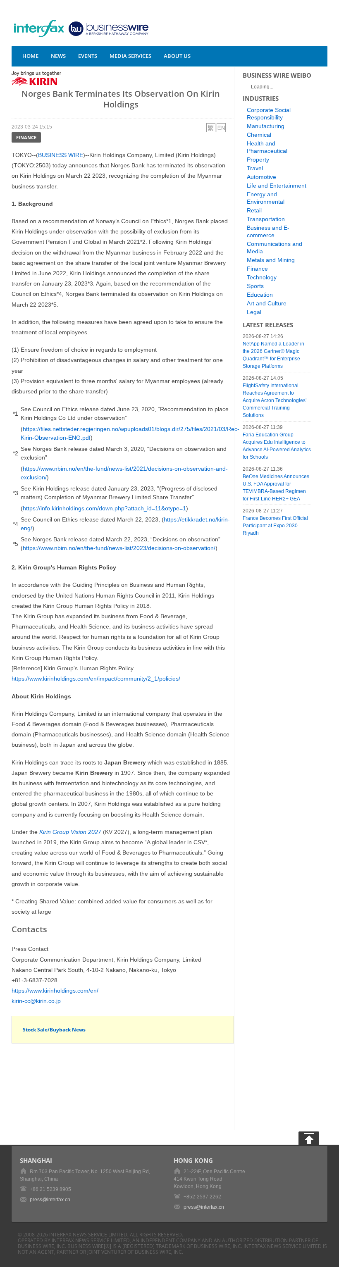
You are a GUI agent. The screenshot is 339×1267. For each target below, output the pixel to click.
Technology (262, 277)
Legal (254, 312)
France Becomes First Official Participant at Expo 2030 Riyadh (275, 525)
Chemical (259, 134)
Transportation (266, 219)
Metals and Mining (271, 260)
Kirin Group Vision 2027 (70, 832)
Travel (255, 168)
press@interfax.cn (50, 1200)
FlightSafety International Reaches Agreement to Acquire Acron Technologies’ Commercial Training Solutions (275, 400)
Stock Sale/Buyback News (54, 1029)
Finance (26, 137)
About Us (177, 56)
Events (87, 56)
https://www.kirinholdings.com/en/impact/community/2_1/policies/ (96, 678)
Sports (255, 286)
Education (260, 294)
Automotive (261, 177)
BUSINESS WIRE (60, 155)
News (58, 56)
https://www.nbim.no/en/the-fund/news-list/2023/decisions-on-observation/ (119, 548)
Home (30, 56)
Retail (254, 210)
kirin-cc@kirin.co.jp (36, 1001)
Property (258, 159)
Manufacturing (265, 126)
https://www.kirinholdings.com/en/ (55, 990)
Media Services (130, 56)
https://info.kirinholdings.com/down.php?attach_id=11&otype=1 (104, 508)
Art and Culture (266, 303)
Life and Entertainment (276, 185)
